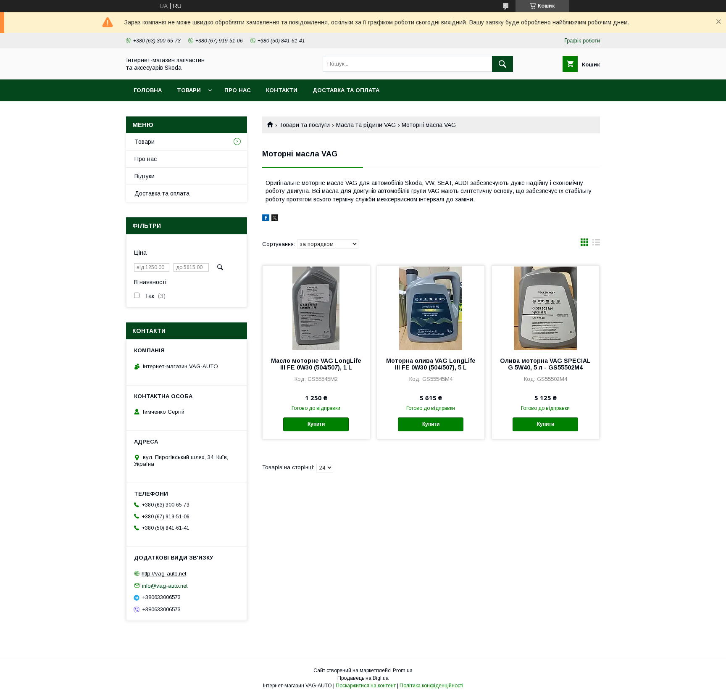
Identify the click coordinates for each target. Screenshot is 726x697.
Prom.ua (403, 670)
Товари (189, 90)
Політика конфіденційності (431, 686)
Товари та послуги (304, 124)
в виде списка (596, 244)
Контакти (281, 90)
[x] (274, 219)
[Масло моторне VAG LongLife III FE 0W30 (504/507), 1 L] (316, 308)
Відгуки (144, 176)
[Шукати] (502, 64)
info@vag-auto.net (164, 585)
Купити (316, 424)
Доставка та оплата (346, 90)
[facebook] (265, 219)
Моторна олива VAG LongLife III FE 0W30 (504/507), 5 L (431, 364)
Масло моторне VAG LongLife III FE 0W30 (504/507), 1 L (316, 364)
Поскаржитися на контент (366, 686)
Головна (148, 90)
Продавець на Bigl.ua (363, 678)
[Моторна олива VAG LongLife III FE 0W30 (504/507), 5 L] (430, 308)
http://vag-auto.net (164, 573)
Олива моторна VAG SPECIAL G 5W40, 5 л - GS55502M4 (545, 364)
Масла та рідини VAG (366, 124)
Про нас (237, 90)
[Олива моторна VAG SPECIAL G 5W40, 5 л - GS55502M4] (545, 308)
